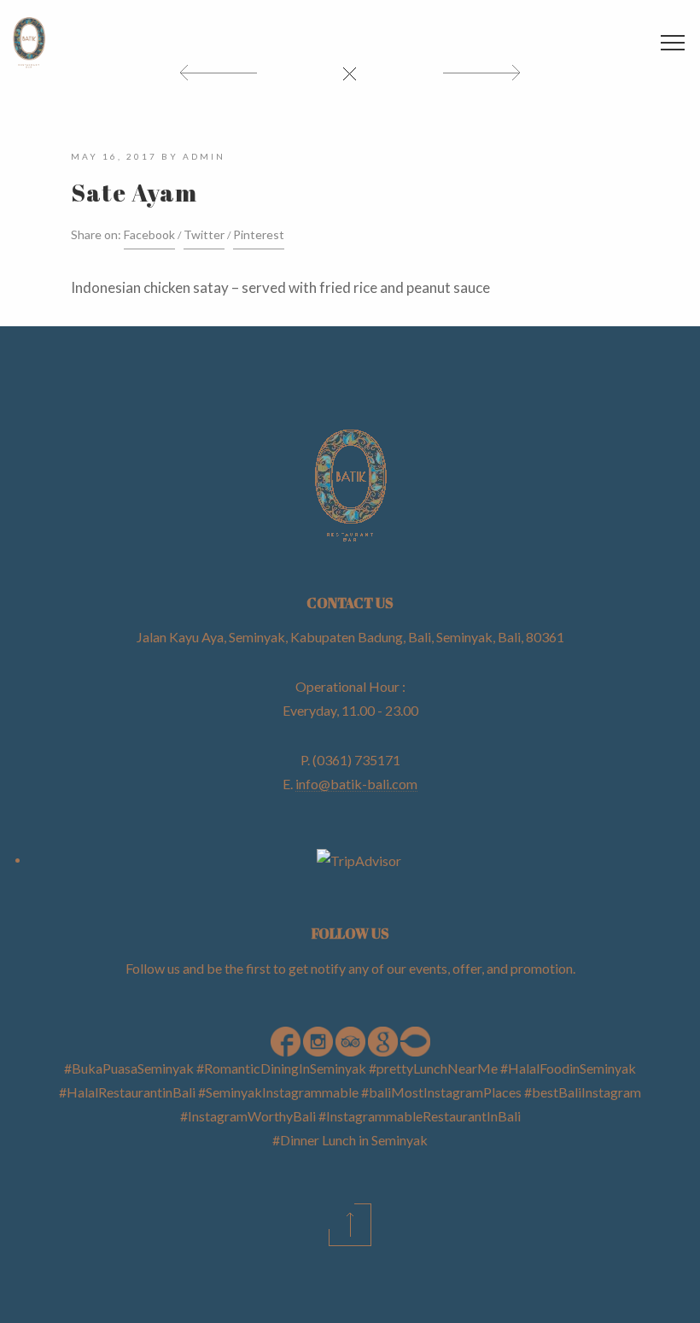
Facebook (149, 234)
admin (204, 156)
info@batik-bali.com (356, 784)
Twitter (204, 234)
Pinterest (258, 234)
